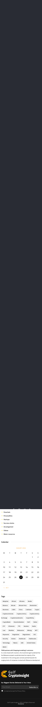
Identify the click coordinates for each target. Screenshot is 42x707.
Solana (13, 639)
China (20, 609)
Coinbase (28, 609)
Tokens (15, 643)
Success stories (9, 523)
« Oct (6, 588)
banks (30, 601)
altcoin (14, 601)
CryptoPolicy (30, 618)
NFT (36, 630)
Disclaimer (21, 704)
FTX (19, 626)
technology (6, 643)
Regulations (26, 634)
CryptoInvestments (17, 618)
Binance (5, 605)
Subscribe (32, 687)
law (4, 630)
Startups (7, 519)
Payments (6, 634)
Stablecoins (32, 639)
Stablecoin (22, 639)
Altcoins (21, 601)
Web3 (4, 647)
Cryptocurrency (21, 614)
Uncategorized (8, 527)
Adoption (5, 601)
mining (29, 630)
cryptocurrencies (8, 614)
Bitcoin (13, 605)
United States (31, 643)
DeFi (28, 622)
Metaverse (20, 630)
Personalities (8, 516)
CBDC (13, 609)
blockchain (33, 605)
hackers (26, 626)
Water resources (9, 534)
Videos (6, 530)
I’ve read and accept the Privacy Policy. (14, 691)
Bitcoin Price (22, 605)
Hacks (34, 626)
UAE (22, 643)
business (5, 609)
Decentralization (19, 622)
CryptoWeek (6, 622)
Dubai (35, 622)
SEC (35, 634)
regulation (15, 634)
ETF (4, 626)
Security (5, 639)
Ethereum (11, 626)
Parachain (7, 512)
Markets (11, 630)
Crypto (37, 609)
